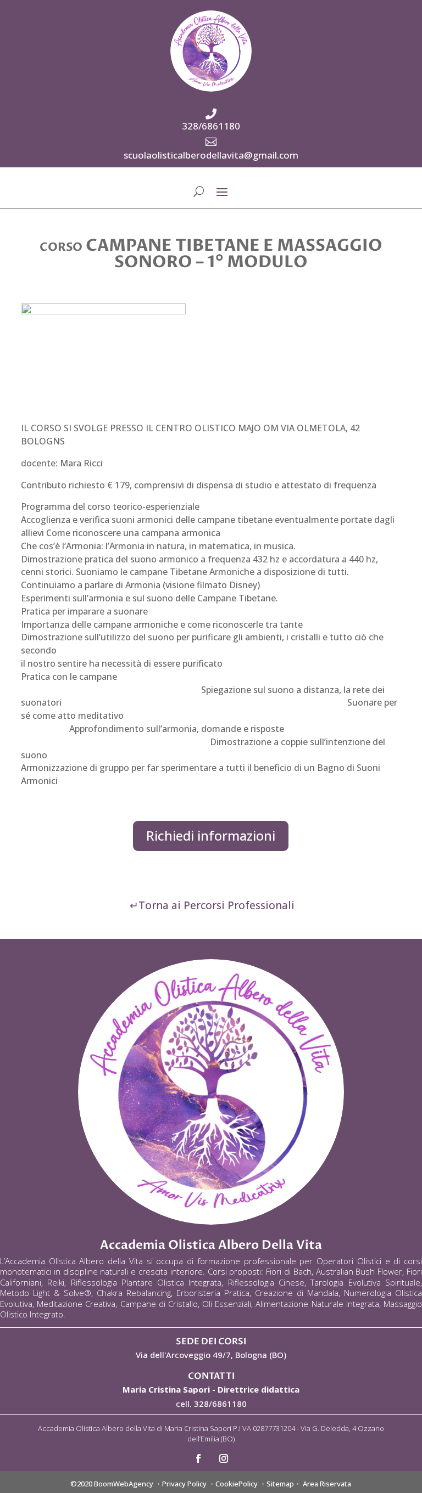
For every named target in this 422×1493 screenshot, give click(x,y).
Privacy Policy (184, 1484)
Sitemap (280, 1484)
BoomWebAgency (123, 1484)
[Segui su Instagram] (223, 1458)
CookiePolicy (236, 1484)
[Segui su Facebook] (198, 1458)
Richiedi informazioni (210, 835)
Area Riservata (327, 1484)
